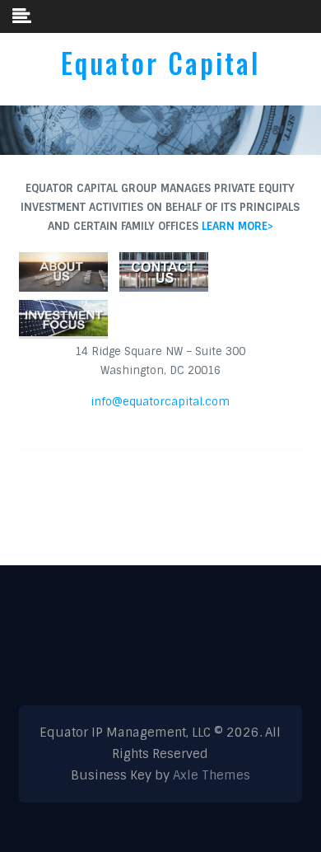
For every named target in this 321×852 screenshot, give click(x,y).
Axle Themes (211, 775)
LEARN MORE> (237, 226)
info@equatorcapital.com (160, 402)
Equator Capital (160, 63)
